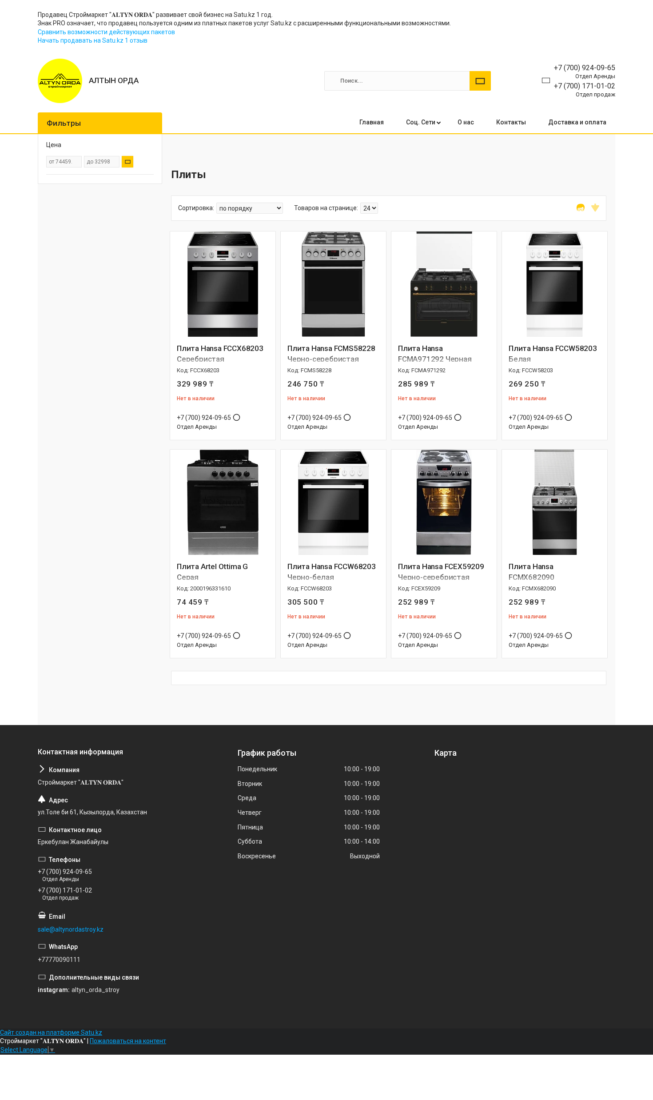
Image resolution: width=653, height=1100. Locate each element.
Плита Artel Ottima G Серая (212, 572)
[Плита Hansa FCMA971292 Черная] (444, 284)
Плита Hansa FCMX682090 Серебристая (532, 577)
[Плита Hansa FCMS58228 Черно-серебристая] (333, 284)
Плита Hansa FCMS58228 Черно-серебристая (331, 353)
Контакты (511, 122)
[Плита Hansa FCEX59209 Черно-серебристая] (444, 502)
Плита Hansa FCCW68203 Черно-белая (331, 572)
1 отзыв (136, 40)
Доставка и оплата (577, 122)
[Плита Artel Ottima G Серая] (222, 502)
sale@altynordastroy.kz (71, 929)
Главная (371, 122)
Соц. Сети (420, 122)
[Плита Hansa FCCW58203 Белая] (554, 284)
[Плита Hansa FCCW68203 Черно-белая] (333, 502)
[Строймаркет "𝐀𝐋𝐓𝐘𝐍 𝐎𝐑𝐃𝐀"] (60, 81)
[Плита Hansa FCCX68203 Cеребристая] (222, 284)
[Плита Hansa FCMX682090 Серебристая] (554, 502)
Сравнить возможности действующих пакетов (106, 32)
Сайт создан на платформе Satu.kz (51, 1032)
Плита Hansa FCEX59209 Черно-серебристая (441, 572)
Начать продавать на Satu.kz (81, 40)
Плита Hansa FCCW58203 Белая (553, 353)
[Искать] (480, 81)
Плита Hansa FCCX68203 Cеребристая (220, 353)
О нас (466, 122)
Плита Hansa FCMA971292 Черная (435, 353)
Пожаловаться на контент (128, 1040)
